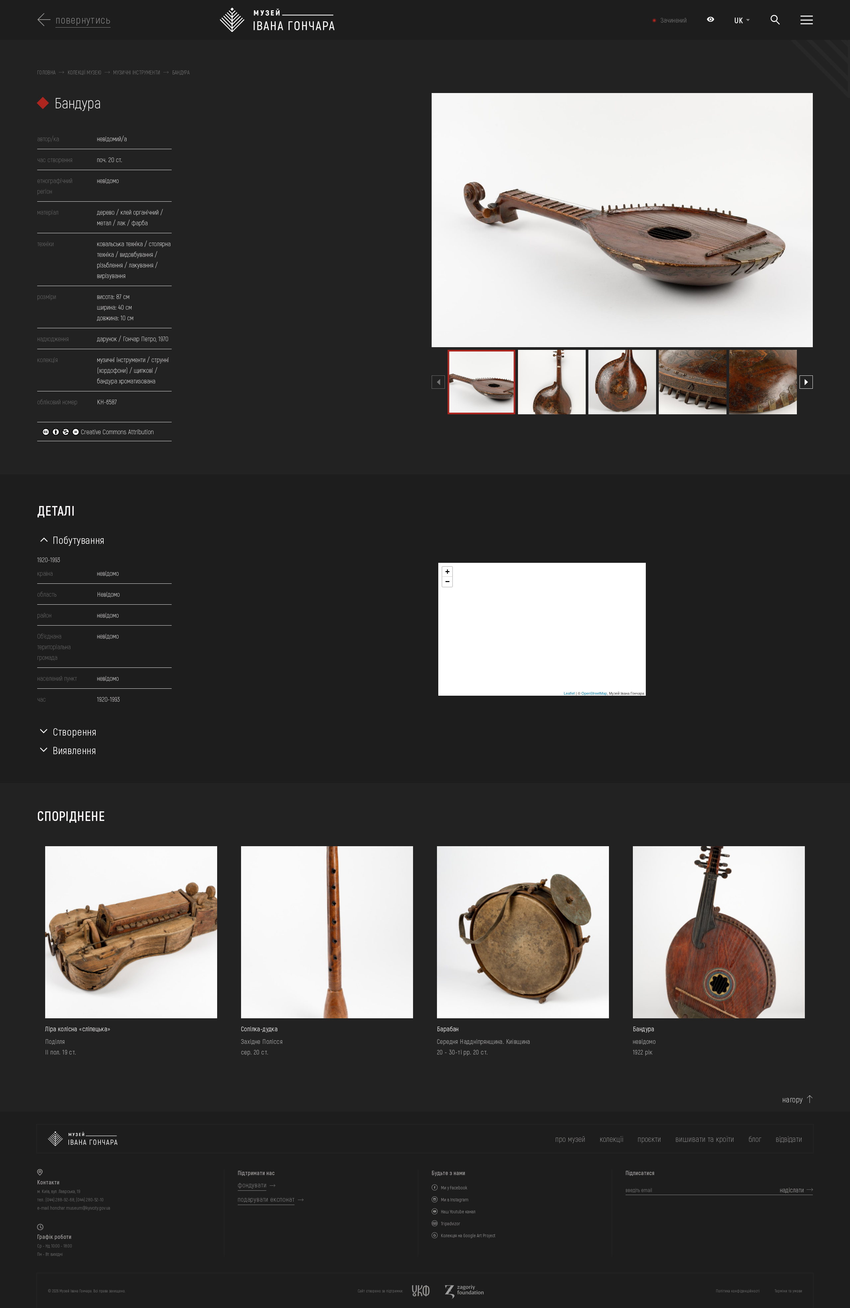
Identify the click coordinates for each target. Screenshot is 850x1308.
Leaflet (569, 693)
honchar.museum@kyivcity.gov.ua (80, 1208)
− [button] (447, 581)
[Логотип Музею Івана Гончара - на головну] (366, 20)
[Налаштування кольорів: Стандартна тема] (711, 20)
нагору (792, 1099)
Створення (75, 731)
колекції (611, 1139)
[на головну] (83, 1138)
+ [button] (447, 571)
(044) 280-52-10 (90, 1199)
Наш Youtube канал (458, 1211)
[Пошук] (775, 20)
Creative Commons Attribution (116, 432)
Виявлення (74, 750)
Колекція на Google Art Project (468, 1235)
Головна (46, 72)
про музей (570, 1139)
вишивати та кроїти (704, 1139)
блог (754, 1139)
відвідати (789, 1139)
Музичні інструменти (136, 72)
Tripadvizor (450, 1223)
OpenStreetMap (594, 693)
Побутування (79, 539)
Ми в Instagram (454, 1199)
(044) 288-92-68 (59, 1199)
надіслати (792, 1190)
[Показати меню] (807, 20)
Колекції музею (84, 72)
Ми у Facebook (454, 1187)
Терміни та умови (788, 1290)
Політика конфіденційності (738, 1290)
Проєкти (649, 1139)
